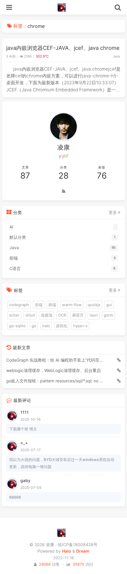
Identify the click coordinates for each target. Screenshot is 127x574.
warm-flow (72, 304)
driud (30, 315)
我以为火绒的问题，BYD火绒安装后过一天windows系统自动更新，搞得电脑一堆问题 (61, 463)
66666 (15, 497)
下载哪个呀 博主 (23, 429)
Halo (66, 551)
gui (109, 304)
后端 (39, 304)
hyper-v (80, 325)
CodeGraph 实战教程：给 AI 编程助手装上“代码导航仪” (55, 359)
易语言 (78, 315)
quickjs (94, 304)
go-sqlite (17, 325)
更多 (113, 212)
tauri (93, 315)
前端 (52, 304)
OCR (62, 315)
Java (116, 56)
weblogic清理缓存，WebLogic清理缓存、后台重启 (53, 370)
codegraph (19, 304)
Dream (82, 551)
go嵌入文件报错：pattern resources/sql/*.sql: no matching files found (55, 380)
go (34, 325)
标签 (18, 26)
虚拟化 (61, 325)
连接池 (46, 315)
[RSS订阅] (63, 191)
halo (46, 325)
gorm (108, 315)
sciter (14, 315)
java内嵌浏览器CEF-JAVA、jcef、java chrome (63, 47)
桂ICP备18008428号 (77, 544)
